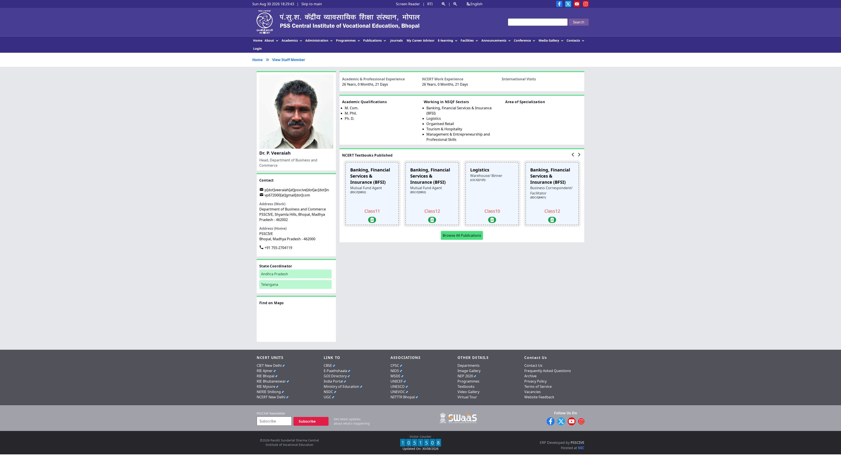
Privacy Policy (535, 381)
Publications (373, 40)
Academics (290, 40)
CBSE (328, 365)
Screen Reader (408, 4)
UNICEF (396, 381)
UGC (327, 397)
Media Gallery (549, 40)
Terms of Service (538, 386)
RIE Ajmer (265, 370)
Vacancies (532, 391)
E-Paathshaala (335, 370)
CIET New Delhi (269, 365)
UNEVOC (397, 391)
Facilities (468, 40)
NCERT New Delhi (271, 397)
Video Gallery (468, 391)
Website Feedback (539, 397)
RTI (430, 4)
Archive (530, 376)
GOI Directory (335, 376)
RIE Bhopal (265, 376)
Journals (396, 40)
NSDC (328, 391)
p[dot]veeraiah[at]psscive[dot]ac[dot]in (296, 189)
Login (257, 48)
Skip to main (311, 4)
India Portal (333, 381)
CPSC (394, 365)
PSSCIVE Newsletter (271, 413)
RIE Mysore (266, 386)
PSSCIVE (577, 442)
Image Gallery (469, 370)
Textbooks (466, 386)
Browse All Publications (462, 235)
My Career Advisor (421, 40)
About (270, 40)
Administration (317, 40)
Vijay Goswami (571, 437)
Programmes (346, 40)
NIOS (394, 370)
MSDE (395, 376)
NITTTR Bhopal (402, 397)
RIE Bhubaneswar (271, 381)
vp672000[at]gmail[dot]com (287, 195)
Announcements (494, 40)
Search (578, 22)
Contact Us (533, 365)
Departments (469, 365)
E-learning (446, 40)
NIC (581, 447)
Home (257, 40)
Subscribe (307, 421)
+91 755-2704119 (278, 247)
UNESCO (397, 386)
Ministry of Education (341, 386)
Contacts (574, 40)
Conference (523, 40)
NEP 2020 (465, 376)
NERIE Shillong (269, 391)
